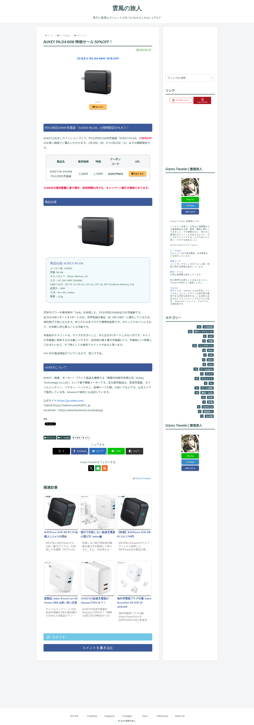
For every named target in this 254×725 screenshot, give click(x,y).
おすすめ (74, 715)
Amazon (174, 288)
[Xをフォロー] (91, 468)
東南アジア (175, 261)
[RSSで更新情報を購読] (105, 468)
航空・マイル (176, 272)
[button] (134, 451)
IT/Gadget (127, 715)
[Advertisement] (190, 49)
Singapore (109, 715)
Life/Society (162, 715)
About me (180, 715)
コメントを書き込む (98, 648)
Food (144, 715)
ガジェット (51, 437)
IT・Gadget (65, 437)
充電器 (77, 437)
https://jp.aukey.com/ (70, 400)
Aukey (87, 437)
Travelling (92, 715)
